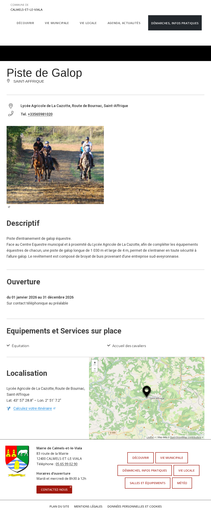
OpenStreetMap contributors (186, 437)
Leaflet (151, 437)
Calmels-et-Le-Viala (26, 8)
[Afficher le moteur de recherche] (18, 38)
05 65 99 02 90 (66, 464)
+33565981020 (40, 114)
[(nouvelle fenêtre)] (55, 169)
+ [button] (95, 362)
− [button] (95, 369)
